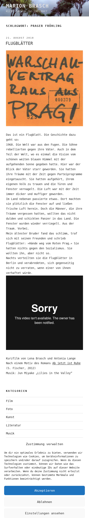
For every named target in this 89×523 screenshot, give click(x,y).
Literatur (13, 425)
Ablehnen (44, 502)
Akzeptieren (44, 490)
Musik (10, 433)
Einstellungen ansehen (44, 513)
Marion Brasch (27, 6)
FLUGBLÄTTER (19, 43)
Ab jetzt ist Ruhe (66, 363)
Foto (9, 409)
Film (9, 401)
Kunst (10, 417)
